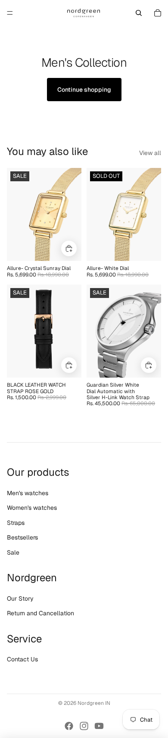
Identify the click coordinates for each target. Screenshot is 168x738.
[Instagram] (84, 726)
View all (150, 153)
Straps (16, 523)
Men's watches (27, 493)
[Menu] (10, 13)
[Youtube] (99, 726)
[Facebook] (69, 726)
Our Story (20, 598)
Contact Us (22, 659)
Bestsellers (22, 537)
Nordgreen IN (94, 703)
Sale (13, 552)
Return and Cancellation (40, 613)
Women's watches (32, 508)
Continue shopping (84, 89)
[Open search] (138, 12)
